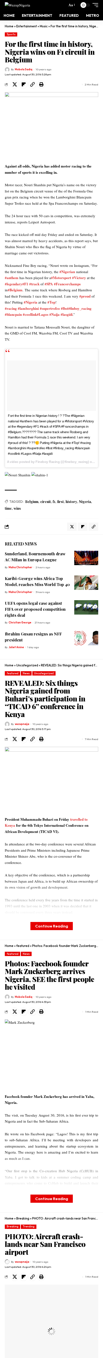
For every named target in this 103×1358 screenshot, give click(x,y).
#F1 (25, 284)
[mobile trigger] (94, 5)
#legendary (13, 284)
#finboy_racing (80, 308)
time (8, 508)
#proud (85, 296)
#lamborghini (28, 308)
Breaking (22, 1218)
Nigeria (85, 501)
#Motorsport (61, 277)
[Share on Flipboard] (23, 84)
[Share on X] (15, 84)
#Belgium (15, 290)
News (26, 673)
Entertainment (26, 26)
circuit (45, 501)
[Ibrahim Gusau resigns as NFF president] (86, 638)
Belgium (31, 501)
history (71, 501)
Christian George (20, 622)
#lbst (64, 308)
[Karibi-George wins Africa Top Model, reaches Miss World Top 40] (86, 582)
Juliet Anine (16, 647)
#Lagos (42, 314)
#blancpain (13, 314)
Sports (11, 34)
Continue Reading (51, 925)
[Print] (41, 84)
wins (17, 508)
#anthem (11, 277)
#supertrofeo (50, 308)
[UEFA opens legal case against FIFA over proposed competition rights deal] (86, 607)
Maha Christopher (20, 567)
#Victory (79, 277)
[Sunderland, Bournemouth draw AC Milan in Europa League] (86, 558)
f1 (54, 501)
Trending (28, 1226)
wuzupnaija (22, 724)
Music (44, 26)
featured (12, 673)
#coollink (30, 314)
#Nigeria (30, 302)
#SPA (49, 284)
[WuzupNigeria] (17, 5)
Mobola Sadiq (23, 69)
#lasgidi (67, 314)
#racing (11, 308)
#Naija (54, 314)
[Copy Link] (32, 84)
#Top (51, 302)
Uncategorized (27, 665)
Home (9, 26)
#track (34, 284)
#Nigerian (67, 271)
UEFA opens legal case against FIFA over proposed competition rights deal (35, 608)
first (60, 501)
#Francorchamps (67, 284)
